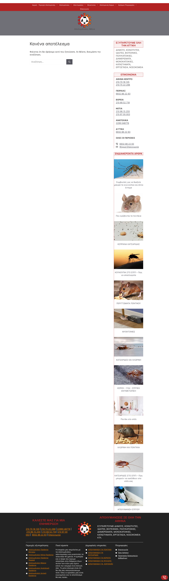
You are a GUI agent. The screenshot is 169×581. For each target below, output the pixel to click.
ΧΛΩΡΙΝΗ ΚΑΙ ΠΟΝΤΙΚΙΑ (128, 447)
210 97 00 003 (123, 114)
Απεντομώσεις (78, 5)
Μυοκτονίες (91, 5)
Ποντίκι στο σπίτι (128, 419)
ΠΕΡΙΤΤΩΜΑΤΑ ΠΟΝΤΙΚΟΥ (128, 303)
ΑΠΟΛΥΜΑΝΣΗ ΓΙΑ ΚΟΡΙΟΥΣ (99, 558)
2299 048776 (122, 123)
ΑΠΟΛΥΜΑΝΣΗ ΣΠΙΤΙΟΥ (129, 509)
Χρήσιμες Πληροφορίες (126, 5)
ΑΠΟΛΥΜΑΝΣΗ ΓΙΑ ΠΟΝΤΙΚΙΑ (99, 550)
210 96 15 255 (123, 111)
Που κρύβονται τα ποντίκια (128, 216)
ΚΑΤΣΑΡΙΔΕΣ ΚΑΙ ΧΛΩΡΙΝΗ (128, 360)
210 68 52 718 (123, 102)
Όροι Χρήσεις (123, 553)
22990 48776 (63, 529)
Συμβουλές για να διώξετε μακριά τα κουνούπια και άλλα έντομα (128, 185)
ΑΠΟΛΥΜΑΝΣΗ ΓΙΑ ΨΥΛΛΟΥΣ (99, 561)
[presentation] (128, 169)
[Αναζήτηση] (69, 61)
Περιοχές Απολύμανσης (47, 5)
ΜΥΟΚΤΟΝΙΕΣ (128, 332)
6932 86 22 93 (123, 94)
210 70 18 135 (122, 82)
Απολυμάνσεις (64, 5)
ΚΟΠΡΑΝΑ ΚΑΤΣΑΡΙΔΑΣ (129, 244)
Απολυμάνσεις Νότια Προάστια (41, 555)
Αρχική (34, 5)
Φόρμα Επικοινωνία (129, 147)
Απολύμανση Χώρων (107, 5)
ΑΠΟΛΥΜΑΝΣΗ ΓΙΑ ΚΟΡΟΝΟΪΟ (100, 564)
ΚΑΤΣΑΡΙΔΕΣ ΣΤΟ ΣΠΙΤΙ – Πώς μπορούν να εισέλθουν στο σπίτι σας (129, 478)
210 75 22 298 (123, 85)
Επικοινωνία (84, 9)
